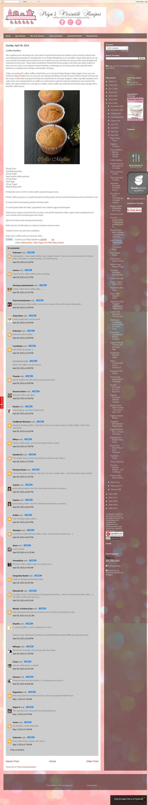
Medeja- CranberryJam (23, 609)
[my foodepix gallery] (136, 199)
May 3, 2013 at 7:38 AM (22, 745)
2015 (111, 96)
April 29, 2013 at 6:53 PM (23, 639)
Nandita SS (18, 455)
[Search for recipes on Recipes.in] (113, 566)
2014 (111, 100)
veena (15, 722)
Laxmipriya (17, 346)
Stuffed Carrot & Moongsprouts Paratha (116, 166)
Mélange (16, 647)
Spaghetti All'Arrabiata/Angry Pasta (116, 424)
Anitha (15, 515)
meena (16, 270)
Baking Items (26, 243)
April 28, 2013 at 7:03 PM (23, 446)
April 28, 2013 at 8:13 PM (23, 522)
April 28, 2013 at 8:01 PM (23, 492)
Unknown (17, 253)
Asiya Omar (18, 316)
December (115, 106)
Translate (124, 51)
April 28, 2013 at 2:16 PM (23, 262)
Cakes (35, 243)
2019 (111, 82)
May (113, 132)
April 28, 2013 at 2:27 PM (23, 292)
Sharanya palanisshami (23, 285)
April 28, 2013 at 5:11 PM (23, 414)
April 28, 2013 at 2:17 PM (23, 277)
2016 (111, 92)
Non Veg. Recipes (37, 36)
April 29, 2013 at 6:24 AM (23, 583)
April (113, 135)
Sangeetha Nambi (20, 576)
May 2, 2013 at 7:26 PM (22, 729)
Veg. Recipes (20, 36)
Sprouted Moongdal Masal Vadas (116, 272)
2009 (111, 505)
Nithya (15, 439)
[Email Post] (52, 240)
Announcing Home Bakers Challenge (116, 379)
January (114, 489)
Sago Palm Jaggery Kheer (115, 296)
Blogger (100, 785)
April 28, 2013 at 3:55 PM (23, 383)
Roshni (16, 407)
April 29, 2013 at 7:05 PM (23, 654)
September (115, 117)
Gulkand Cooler (116, 214)
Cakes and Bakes (56, 36)
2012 (111, 494)
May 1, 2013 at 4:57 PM (22, 714)
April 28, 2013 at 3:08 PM (23, 338)
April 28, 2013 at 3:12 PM (23, 353)
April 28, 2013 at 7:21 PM (23, 477)
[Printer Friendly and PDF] (9, 239)
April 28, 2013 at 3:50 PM (23, 368)
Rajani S (16, 707)
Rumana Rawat (19, 470)
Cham (15, 662)
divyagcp (17, 530)
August (114, 121)
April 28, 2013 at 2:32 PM (23, 308)
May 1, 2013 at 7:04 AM (22, 699)
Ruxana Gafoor (19, 392)
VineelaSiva (18, 561)
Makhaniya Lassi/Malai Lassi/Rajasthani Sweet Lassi (116, 324)
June (113, 128)
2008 (111, 508)
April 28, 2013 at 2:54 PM (23, 323)
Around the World (75, 36)
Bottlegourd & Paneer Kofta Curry (116, 440)
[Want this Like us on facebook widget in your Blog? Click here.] (145, 803)
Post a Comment (17, 750)
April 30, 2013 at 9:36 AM (23, 684)
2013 (111, 103)
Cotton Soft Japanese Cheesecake (116, 314)
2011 (111, 498)
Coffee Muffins (116, 160)
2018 (111, 85)
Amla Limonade (116, 278)
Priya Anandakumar (21, 301)
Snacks (61, 243)
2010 (111, 501)
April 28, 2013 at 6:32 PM (23, 431)
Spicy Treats (20, 76)
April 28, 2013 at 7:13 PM (23, 462)
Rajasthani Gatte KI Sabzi (114, 355)
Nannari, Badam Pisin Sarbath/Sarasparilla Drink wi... (116, 222)
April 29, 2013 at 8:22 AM (23, 600)
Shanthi (16, 624)
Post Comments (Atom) (26, 767)
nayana (16, 485)
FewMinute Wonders (22, 422)
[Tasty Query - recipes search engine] (134, 212)
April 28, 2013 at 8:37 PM (23, 537)
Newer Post (12, 761)
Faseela (16, 376)
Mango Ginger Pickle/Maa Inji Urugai (116, 208)
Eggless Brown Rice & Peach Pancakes (116, 432)
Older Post (92, 761)
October (114, 114)
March (113, 482)
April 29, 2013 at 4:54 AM (23, 568)
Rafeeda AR (18, 591)
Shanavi (16, 677)
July (113, 124)
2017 (111, 89)
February (115, 486)
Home (8, 36)
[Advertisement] (123, 590)
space (79, 73)
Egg (40, 243)
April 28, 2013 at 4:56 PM (23, 398)
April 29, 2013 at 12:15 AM (23, 552)
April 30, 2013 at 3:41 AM (23, 669)
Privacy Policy (91, 36)
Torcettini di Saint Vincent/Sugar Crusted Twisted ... (116, 198)
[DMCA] (113, 539)
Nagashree (17, 692)
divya (15, 546)
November (115, 110)
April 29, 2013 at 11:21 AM (23, 616)
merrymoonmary (79, 785)
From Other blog (50, 243)
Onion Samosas (117, 462)
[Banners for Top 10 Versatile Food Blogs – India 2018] (125, 68)
